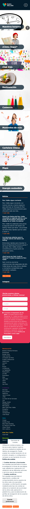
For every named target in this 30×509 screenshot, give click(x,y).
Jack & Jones (6, 395)
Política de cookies (8, 459)
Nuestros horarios (11, 27)
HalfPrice (5, 393)
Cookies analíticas (10, 474)
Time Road (5, 414)
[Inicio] (7, 4)
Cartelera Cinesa (11, 148)
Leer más (6, 213)
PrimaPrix (5, 409)
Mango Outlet (6, 402)
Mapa (5, 168)
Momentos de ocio (12, 127)
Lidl (3, 400)
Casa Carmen (6, 356)
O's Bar (4, 373)
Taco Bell (5, 379)
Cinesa (4, 420)
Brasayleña (5, 352)
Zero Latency (6, 429)
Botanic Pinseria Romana (9, 350)
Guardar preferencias (10, 500)
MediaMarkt (5, 404)
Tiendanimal (6, 412)
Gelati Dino (5, 361)
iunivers (4, 363)
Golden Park (6, 422)
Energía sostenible (12, 188)
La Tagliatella (6, 370)
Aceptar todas (7, 506)
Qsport (4, 440)
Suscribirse (7, 337)
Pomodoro (5, 375)
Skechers (5, 411)
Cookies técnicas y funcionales (14, 462)
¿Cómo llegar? (10, 47)
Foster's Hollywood (8, 359)
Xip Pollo (5, 384)
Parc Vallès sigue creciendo (11, 200)
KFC (3, 364)
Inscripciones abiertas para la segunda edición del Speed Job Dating (13, 238)
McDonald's (5, 372)
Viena (4, 382)
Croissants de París (8, 357)
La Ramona (5, 368)
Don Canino (5, 391)
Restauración (9, 87)
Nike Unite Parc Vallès (9, 407)
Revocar (15, 506)
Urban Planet (6, 427)
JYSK (4, 397)
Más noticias (6, 276)
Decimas (5, 389)
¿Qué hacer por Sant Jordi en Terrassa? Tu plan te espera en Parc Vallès (14, 258)
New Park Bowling (8, 423)
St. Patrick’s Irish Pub (8, 425)
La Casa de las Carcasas (9, 398)
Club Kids (7, 67)
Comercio (7, 107)
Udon (4, 380)
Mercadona (5, 405)
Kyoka (4, 366)
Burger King (6, 354)
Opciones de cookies (15, 441)
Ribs (3, 377)
